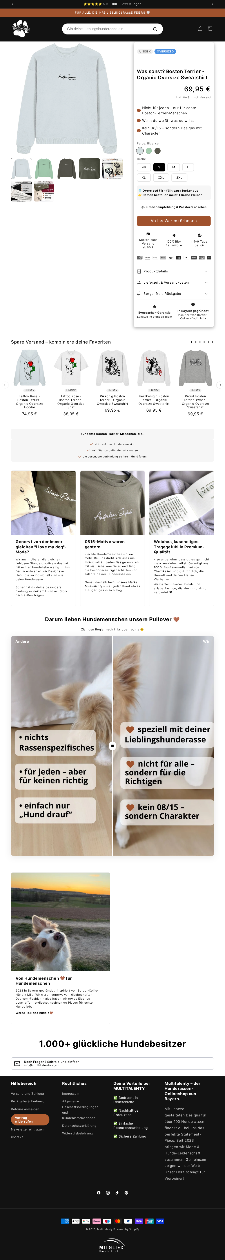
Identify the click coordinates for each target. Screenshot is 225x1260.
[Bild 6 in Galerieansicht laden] (21, 191)
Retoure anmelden (25, 1109)
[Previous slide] (5, 385)
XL (144, 177)
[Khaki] (157, 151)
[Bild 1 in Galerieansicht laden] (21, 168)
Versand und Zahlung (27, 1093)
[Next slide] (219, 385)
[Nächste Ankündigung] (212, 4)
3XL (179, 177)
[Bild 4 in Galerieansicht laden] (89, 168)
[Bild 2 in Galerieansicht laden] (44, 168)
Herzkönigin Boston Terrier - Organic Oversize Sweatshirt (154, 399)
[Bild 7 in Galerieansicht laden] (44, 191)
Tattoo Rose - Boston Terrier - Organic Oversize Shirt (71, 401)
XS (146, 168)
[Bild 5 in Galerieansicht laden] (112, 168)
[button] (210, 28)
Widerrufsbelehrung (77, 1133)
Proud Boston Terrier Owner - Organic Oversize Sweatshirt (195, 401)
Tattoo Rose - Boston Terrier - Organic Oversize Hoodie (29, 401)
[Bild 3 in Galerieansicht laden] (66, 168)
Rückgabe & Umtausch (28, 1101)
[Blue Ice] (140, 151)
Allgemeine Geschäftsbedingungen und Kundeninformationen (80, 1109)
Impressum (70, 1093)
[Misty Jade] (149, 151)
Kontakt (17, 1137)
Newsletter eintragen (27, 1129)
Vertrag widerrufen (24, 1119)
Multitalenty (104, 1229)
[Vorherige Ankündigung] (12, 4)
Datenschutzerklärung (79, 1125)
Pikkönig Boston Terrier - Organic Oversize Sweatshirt (112, 399)
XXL (161, 177)
